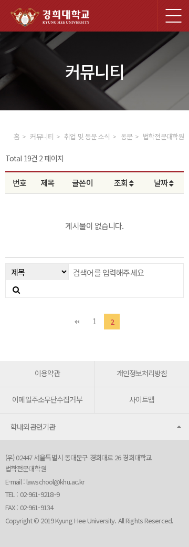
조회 (121, 182)
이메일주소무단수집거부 (47, 399)
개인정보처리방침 (142, 373)
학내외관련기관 (33, 426)
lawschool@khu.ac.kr (55, 482)
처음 (77, 321)
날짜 (161, 182)
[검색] (16, 289)
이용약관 (47, 373)
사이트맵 (141, 399)
